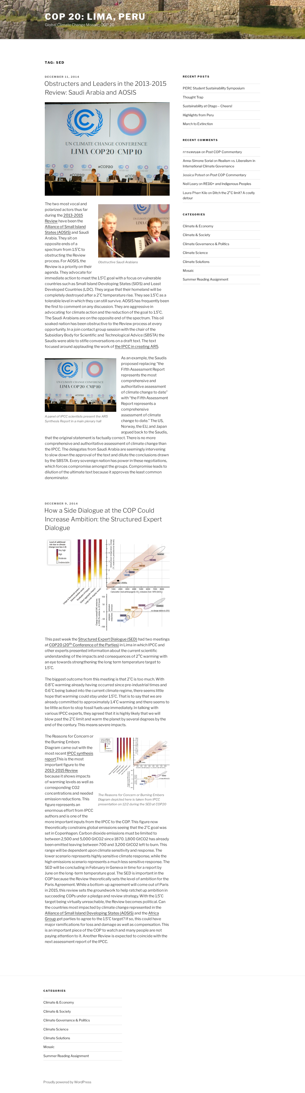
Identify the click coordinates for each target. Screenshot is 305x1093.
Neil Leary (190, 184)
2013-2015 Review (61, 770)
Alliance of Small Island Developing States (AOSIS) (89, 913)
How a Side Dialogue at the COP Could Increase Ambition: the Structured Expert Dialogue (103, 519)
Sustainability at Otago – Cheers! (207, 106)
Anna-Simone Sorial (198, 161)
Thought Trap (193, 97)
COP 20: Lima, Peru (95, 16)
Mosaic (188, 270)
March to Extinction (198, 124)
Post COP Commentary (224, 152)
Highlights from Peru (198, 115)
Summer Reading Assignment (205, 279)
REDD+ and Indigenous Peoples (227, 184)
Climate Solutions (196, 262)
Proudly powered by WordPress (67, 1082)
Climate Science (195, 253)
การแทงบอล (192, 152)
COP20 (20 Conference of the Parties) (84, 645)
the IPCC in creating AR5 (136, 346)
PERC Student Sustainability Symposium (214, 88)
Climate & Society (196, 235)
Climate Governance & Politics (206, 244)
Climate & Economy (198, 226)
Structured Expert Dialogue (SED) (107, 639)
